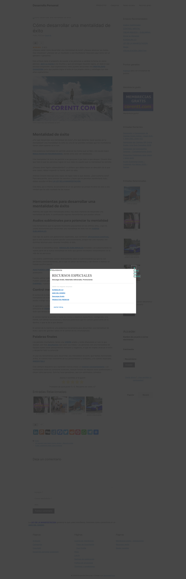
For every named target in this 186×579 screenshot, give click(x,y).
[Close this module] (134, 267)
